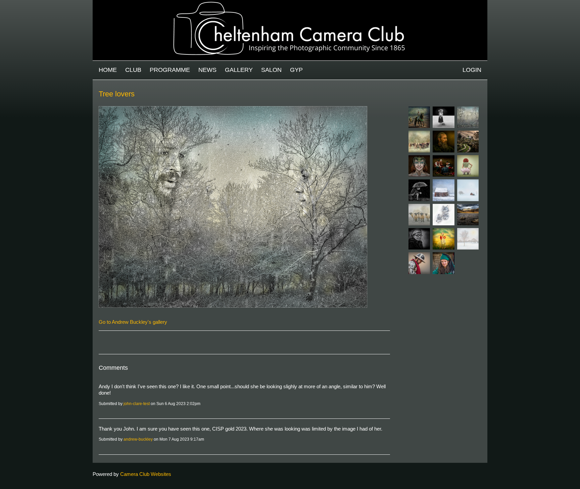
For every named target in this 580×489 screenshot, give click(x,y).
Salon (271, 69)
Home (108, 69)
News (207, 69)
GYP (296, 69)
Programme (170, 69)
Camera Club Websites (145, 474)
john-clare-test (137, 403)
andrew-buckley (138, 439)
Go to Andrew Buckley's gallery (133, 322)
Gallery (239, 69)
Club (133, 69)
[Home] (290, 3)
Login (472, 69)
